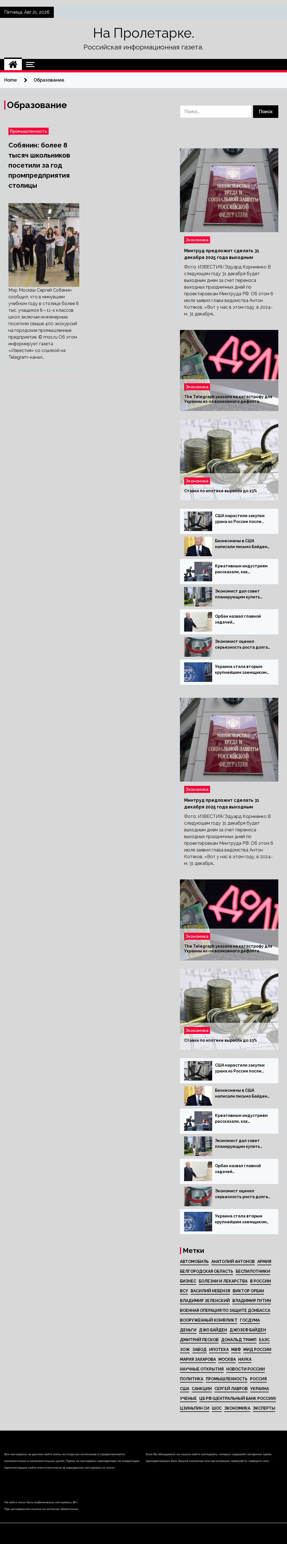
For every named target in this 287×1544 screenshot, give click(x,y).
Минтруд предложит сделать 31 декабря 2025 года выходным (221, 254)
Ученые (188, 1398)
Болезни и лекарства (223, 1281)
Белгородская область (206, 1271)
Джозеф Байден (248, 1330)
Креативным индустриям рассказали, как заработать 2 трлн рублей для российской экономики (243, 569)
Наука (244, 1359)
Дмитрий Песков (199, 1340)
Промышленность (28, 131)
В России (260, 1281)
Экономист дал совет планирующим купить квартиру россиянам (237, 594)
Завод (199, 1349)
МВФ (236, 1349)
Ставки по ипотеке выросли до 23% (220, 491)
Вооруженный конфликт (208, 1320)
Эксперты (264, 1408)
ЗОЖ (185, 1349)
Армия (264, 1261)
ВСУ (184, 1291)
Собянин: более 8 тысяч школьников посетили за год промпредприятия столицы (39, 165)
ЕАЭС (264, 1340)
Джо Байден (213, 1330)
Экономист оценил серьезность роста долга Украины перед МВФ (241, 644)
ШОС (217, 1408)
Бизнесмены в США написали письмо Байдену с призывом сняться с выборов (242, 544)
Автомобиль (194, 1261)
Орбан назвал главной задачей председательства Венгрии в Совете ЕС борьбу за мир (238, 619)
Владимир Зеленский (205, 1300)
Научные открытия (202, 1369)
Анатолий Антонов (233, 1261)
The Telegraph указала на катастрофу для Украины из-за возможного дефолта (228, 399)
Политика (191, 1379)
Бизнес (188, 1281)
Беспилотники (253, 1271)
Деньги (188, 1330)
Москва (227, 1359)
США (184, 1388)
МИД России (257, 1349)
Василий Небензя (210, 1291)
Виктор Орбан (248, 1291)
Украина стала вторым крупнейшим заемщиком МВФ (241, 669)
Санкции (202, 1388)
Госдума (250, 1320)
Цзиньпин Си (194, 1408)
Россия (258, 1379)
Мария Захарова (198, 1359)
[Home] (13, 64)
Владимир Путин (251, 1300)
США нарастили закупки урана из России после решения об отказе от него (240, 519)
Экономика (197, 239)
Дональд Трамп (238, 1340)
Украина (259, 1388)
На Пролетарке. (143, 33)
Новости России (245, 1369)
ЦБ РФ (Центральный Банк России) (237, 1398)
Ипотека (219, 1349)
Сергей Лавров (231, 1388)
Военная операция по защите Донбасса (225, 1310)
